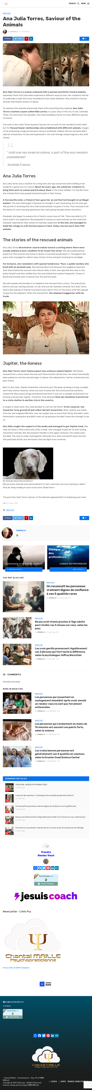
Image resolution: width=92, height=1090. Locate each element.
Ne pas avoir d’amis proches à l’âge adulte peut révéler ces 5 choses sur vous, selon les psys (61, 625)
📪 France (7, 1006)
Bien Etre (7, 13)
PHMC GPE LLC (33, 1085)
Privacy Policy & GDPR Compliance (16, 968)
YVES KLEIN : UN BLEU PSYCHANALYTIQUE (31, 785)
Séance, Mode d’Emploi (77, 1082)
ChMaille (14, 31)
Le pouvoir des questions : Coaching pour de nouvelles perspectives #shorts (44, 795)
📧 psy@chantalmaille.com (13, 1002)
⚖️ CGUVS (53, 1082)
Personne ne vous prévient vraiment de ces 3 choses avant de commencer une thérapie (49, 828)
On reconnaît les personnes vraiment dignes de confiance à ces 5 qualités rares (68, 589)
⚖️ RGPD (62, 1082)
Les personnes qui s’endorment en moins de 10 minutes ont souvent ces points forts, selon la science (61, 727)
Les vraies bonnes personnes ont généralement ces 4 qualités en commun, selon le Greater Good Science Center (60, 754)
